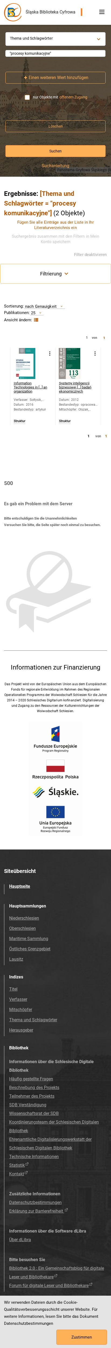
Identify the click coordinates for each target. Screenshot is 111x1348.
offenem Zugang (73, 97)
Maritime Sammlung (28, 938)
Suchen (55, 151)
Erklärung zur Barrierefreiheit (36, 1211)
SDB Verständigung (27, 1104)
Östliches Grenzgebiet (29, 948)
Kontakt (16, 1173)
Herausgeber (21, 1030)
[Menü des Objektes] (49, 353)
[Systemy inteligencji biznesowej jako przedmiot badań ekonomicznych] (74, 363)
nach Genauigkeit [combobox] (41, 306)
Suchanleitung (55, 166)
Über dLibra (20, 1239)
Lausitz (16, 959)
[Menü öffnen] (102, 12)
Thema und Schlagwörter (33, 1019)
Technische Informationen (34, 1156)
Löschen (55, 126)
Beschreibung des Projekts (34, 1087)
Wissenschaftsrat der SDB (34, 1113)
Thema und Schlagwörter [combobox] (31, 38)
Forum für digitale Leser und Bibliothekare (49, 1285)
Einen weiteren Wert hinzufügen (58, 77)
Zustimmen (81, 1337)
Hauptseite (19, 886)
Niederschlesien (24, 918)
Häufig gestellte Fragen (31, 1078)
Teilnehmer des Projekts (31, 1096)
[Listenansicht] (35, 320)
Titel (13, 989)
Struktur (19, 421)
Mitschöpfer (20, 1009)
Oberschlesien (22, 928)
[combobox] (55, 53)
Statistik (17, 1165)
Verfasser (18, 999)
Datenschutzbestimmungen (35, 1202)
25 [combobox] (33, 312)
